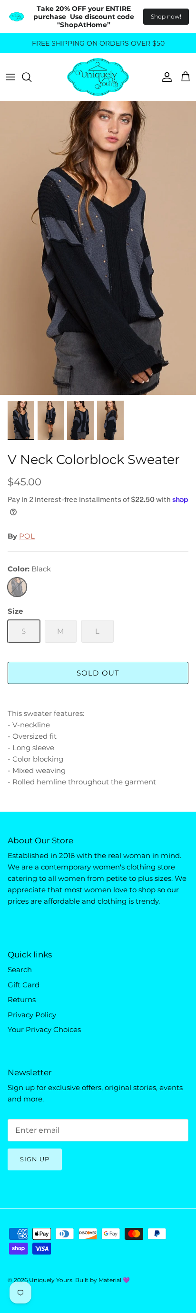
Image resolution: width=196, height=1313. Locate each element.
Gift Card (23, 984)
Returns (22, 999)
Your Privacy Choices (44, 1029)
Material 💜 (114, 1280)
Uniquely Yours (50, 1280)
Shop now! (166, 16)
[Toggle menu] (10, 77)
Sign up (34, 1159)
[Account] (164, 77)
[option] (98, 248)
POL (27, 536)
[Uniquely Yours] (98, 77)
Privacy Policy (32, 1014)
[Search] (31, 77)
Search (20, 969)
